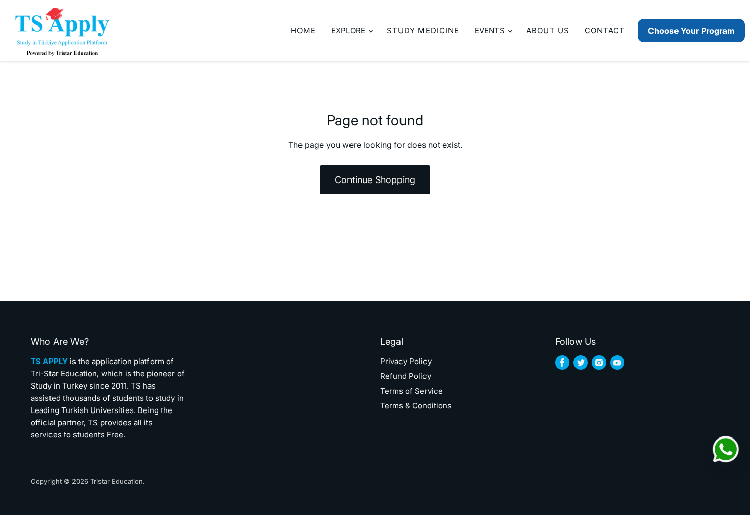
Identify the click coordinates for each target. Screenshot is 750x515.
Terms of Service (411, 391)
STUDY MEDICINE (423, 30)
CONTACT (605, 30)
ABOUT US (547, 30)
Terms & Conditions (416, 405)
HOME (303, 30)
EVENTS (490, 30)
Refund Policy (405, 376)
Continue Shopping (375, 179)
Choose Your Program (691, 30)
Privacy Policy (406, 361)
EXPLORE (349, 30)
